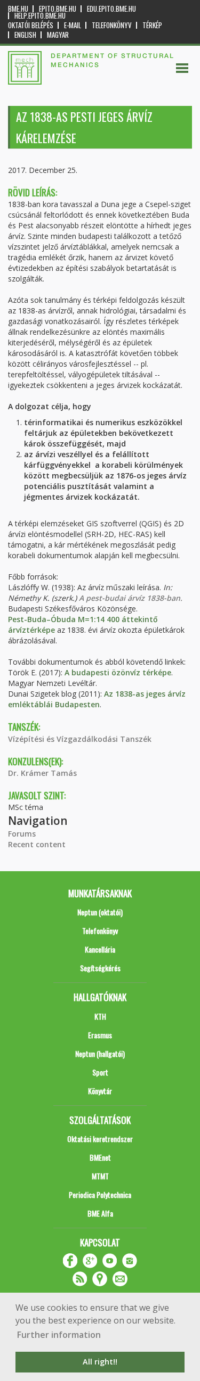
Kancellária (100, 949)
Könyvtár (100, 1090)
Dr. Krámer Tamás (42, 773)
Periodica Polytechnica (100, 1194)
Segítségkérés (100, 967)
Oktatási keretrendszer (100, 1138)
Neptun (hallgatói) (100, 1053)
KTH (100, 1016)
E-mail (72, 25)
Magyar (58, 34)
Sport (100, 1072)
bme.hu (18, 8)
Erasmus (100, 1034)
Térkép (152, 25)
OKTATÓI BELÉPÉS (30, 25)
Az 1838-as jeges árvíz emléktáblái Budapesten (97, 699)
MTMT (100, 1175)
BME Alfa (100, 1213)
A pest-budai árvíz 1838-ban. (130, 598)
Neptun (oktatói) (100, 911)
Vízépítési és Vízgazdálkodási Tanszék (79, 739)
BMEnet (100, 1157)
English (25, 34)
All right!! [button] (100, 1362)
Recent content (37, 844)
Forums (22, 834)
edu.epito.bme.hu (111, 8)
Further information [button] (59, 1335)
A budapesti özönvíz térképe (118, 672)
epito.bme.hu (57, 8)
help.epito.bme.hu (40, 15)
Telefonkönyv (112, 25)
